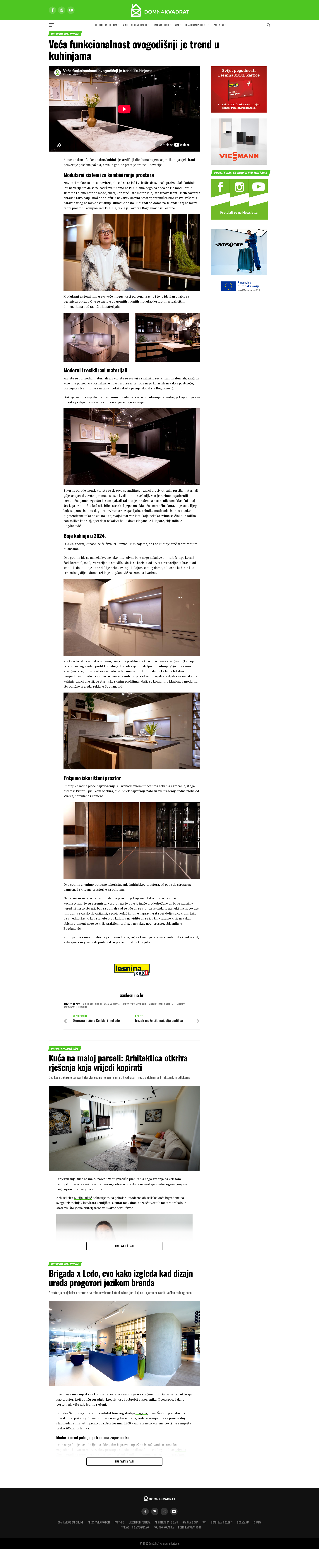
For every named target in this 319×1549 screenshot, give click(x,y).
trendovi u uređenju (76, 1007)
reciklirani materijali (163, 1004)
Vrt (177, 25)
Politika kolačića (164, 1527)
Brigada (141, 1413)
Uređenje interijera (106, 25)
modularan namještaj (108, 1004)
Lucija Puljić (83, 1198)
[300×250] (239, 163)
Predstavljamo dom (99, 1522)
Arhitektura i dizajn (135, 25)
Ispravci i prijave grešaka (135, 1527)
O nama (257, 1522)
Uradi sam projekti (196, 25)
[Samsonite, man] (239, 274)
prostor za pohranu (135, 1004)
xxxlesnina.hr (131, 995)
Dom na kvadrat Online (70, 1522)
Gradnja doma (161, 25)
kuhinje (89, 1004)
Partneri (218, 25)
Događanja (243, 1522)
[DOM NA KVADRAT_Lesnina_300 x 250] (239, 111)
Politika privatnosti (190, 1527)
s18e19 (182, 1004)
